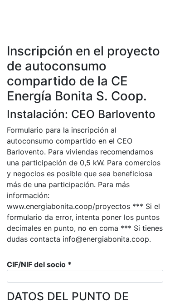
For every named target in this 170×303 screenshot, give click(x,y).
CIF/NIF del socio (39, 264)
